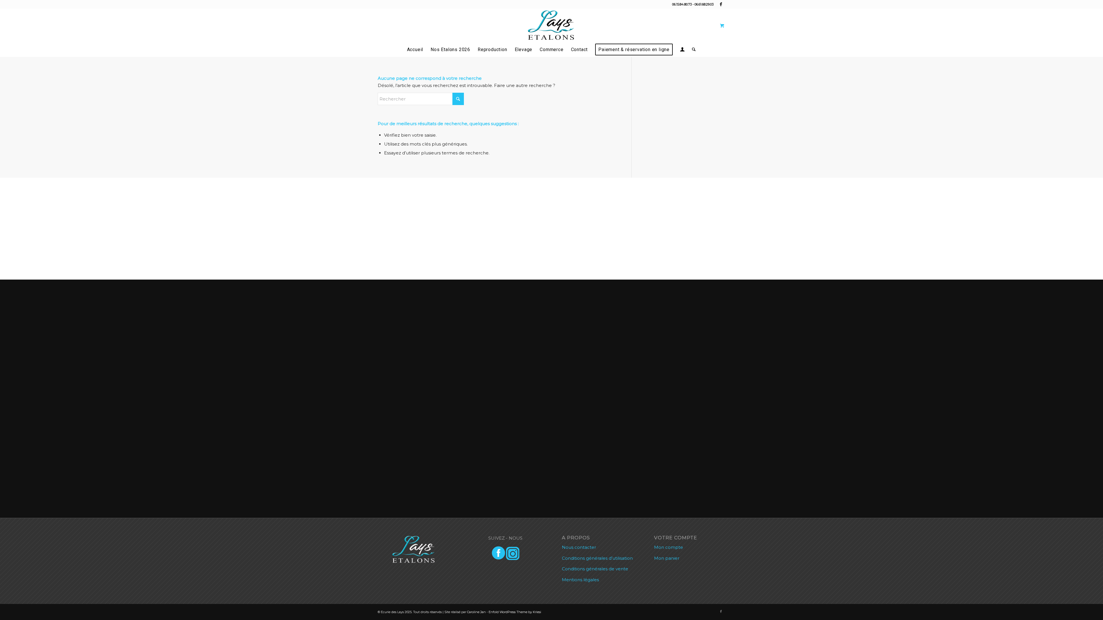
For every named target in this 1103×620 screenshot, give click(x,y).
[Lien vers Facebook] (721, 4)
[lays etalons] (551, 25)
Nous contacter (579, 547)
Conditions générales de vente (595, 568)
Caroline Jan (476, 612)
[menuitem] (415, 49)
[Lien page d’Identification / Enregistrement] (682, 50)
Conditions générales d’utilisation (597, 558)
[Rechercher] (692, 49)
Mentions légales (580, 579)
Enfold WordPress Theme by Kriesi (515, 612)
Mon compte (668, 547)
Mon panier (666, 558)
